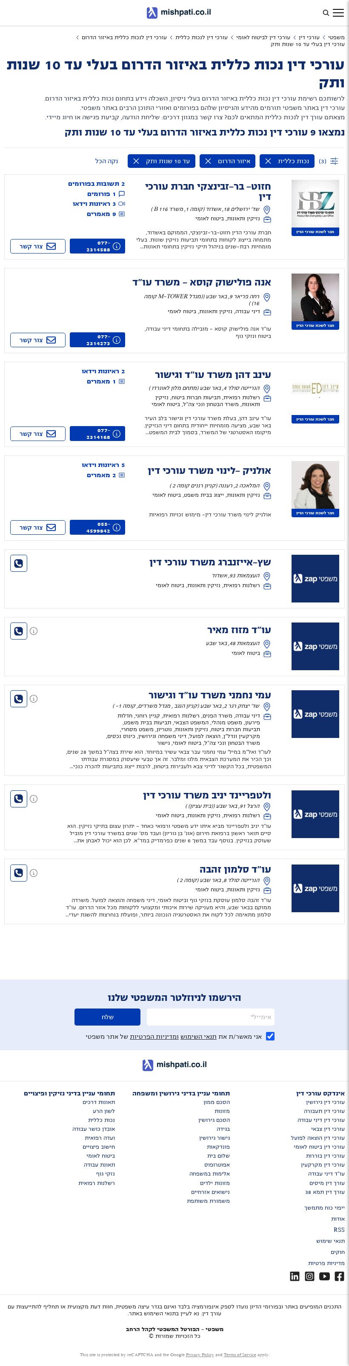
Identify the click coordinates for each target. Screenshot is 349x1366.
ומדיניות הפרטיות (154, 1036)
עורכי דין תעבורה (324, 1111)
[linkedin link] (294, 1276)
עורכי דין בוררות (325, 1156)
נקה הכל (106, 161)
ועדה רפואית (100, 1138)
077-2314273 (98, 340)
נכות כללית (101, 1120)
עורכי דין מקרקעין (323, 1165)
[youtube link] (324, 1276)
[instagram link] (309, 1276)
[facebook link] (339, 1276)
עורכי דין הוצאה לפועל (318, 1138)
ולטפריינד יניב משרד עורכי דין (207, 795)
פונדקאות (218, 1147)
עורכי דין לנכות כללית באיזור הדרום (124, 37)
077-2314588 (98, 246)
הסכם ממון (216, 1102)
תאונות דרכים (99, 1102)
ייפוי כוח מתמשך (324, 1208)
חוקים (338, 1252)
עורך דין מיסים (327, 1183)
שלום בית (218, 1156)
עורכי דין (309, 37)
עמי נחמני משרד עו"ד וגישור (210, 695)
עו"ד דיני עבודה (326, 1174)
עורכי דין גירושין (325, 1102)
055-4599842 (98, 527)
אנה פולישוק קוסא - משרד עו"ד (201, 282)
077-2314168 (98, 433)
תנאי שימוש (330, 1241)
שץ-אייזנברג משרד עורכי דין (210, 562)
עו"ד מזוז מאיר (239, 630)
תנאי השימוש (198, 1036)
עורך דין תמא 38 (325, 1192)
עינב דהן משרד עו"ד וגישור (213, 375)
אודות (338, 1219)
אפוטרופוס (217, 1165)
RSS (339, 1230)
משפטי (336, 37)
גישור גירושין (214, 1138)
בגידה (223, 1129)
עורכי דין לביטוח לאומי (263, 37)
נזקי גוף (105, 1174)
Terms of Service (240, 1354)
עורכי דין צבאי (328, 1129)
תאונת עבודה (99, 1165)
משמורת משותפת (208, 1201)
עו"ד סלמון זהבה (235, 870)
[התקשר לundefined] (18, 563)
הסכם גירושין (214, 1120)
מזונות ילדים (215, 1183)
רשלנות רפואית (96, 1183)
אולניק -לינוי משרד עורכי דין (209, 471)
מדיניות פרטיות (326, 1263)
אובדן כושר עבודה (93, 1129)
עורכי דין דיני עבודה (321, 1120)
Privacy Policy (200, 1354)
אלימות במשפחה (209, 1174)
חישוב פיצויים (99, 1147)
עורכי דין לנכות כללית (201, 37)
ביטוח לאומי (100, 1156)
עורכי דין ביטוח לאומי (319, 1147)
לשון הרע (104, 1111)
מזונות (222, 1111)
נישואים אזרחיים (210, 1192)
